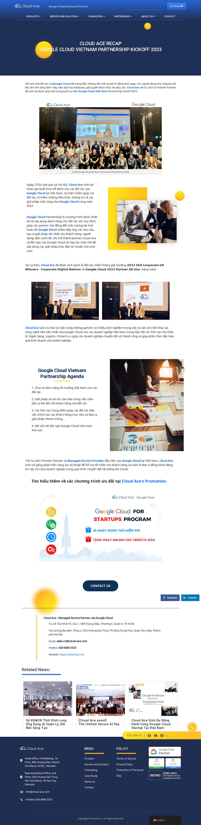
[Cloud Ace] (30, 5)
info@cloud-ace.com (38, 791)
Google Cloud (61, 83)
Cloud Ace (133, 87)
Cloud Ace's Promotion (144, 481)
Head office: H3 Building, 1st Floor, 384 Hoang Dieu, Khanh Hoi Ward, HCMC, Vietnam (42, 762)
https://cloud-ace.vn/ (72, 654)
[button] (100, 585)
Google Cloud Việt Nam (92, 91)
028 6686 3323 (43, 799)
